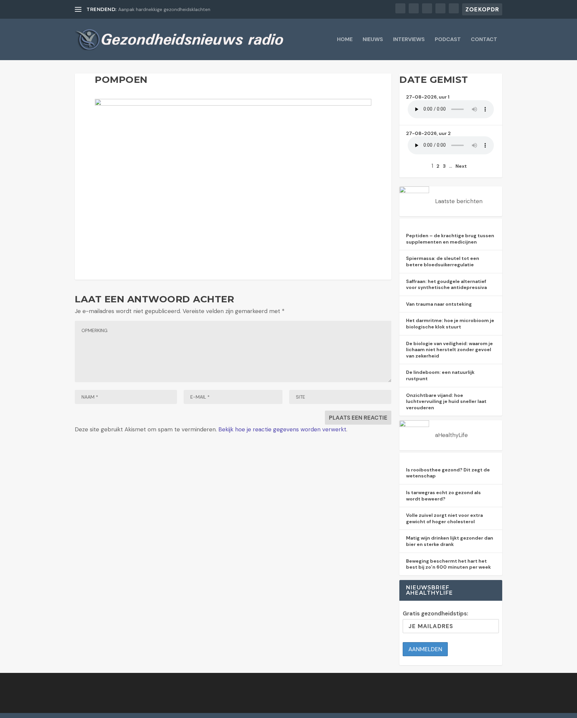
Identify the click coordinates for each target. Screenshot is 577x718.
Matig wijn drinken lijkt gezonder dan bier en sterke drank (449, 541)
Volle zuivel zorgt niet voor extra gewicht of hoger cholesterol (444, 518)
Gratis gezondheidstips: (435, 613)
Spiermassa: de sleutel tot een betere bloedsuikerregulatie (442, 261)
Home (345, 40)
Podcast (448, 40)
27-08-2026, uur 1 (427, 97)
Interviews (409, 40)
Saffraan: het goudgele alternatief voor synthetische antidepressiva (446, 284)
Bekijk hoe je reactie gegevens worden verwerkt (282, 429)
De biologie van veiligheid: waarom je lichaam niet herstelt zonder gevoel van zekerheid (449, 349)
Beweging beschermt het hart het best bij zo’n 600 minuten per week (448, 564)
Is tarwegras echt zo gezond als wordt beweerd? (443, 495)
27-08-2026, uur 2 (428, 133)
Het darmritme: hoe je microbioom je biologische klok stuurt (450, 323)
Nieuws (373, 40)
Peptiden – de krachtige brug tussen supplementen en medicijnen (450, 239)
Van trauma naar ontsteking (439, 304)
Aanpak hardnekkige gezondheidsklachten (164, 9)
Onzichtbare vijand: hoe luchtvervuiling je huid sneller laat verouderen (446, 401)
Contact (484, 40)
